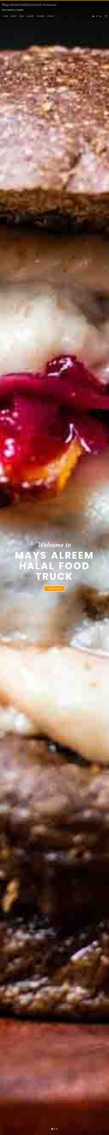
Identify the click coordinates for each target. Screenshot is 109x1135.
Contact (50, 16)
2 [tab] (54, 1129)
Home (5, 16)
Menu (21, 16)
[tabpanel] (54, 567)
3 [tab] (56, 1129)
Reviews (40, 16)
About (13, 16)
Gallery (30, 16)
